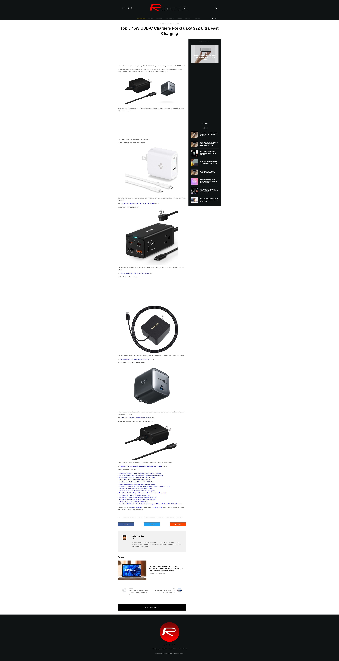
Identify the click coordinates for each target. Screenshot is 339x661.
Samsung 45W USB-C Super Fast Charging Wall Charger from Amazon (141, 466)
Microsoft (170, 18)
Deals (197, 18)
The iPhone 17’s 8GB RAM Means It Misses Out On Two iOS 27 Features (209, 191)
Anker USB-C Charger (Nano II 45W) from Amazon (135, 417)
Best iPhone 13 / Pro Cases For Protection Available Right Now (137, 499)
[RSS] (212, 18)
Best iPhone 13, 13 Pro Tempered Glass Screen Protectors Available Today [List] (142, 493)
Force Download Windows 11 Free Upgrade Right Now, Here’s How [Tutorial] (141, 475)
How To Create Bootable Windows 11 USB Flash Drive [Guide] (137, 484)
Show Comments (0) (151, 607)
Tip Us (185, 649)
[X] (125, 8)
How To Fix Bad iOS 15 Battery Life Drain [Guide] (133, 501)
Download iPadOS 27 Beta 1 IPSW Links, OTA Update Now (208, 162)
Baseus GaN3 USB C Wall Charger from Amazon (135, 273)
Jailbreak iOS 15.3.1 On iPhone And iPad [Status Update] (135, 488)
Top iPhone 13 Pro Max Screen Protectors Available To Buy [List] (137, 497)
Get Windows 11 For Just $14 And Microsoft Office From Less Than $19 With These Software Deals (166, 569)
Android (140, 517)
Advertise (163, 649)
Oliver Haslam (164, 23)
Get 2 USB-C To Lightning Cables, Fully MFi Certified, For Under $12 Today (139, 592)
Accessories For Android (129, 517)
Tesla (179, 18)
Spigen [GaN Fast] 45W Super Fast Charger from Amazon (137, 203)
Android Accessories (150, 517)
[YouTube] (131, 8)
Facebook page (157, 507)
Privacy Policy (175, 649)
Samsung (179, 517)
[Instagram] (128, 8)
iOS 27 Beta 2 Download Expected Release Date (207, 172)
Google (159, 18)
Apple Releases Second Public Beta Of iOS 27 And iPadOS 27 (208, 153)
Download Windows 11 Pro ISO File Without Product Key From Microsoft (140, 473)
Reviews (188, 18)
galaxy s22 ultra (170, 517)
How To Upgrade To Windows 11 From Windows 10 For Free (136, 482)
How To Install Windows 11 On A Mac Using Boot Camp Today (137, 477)
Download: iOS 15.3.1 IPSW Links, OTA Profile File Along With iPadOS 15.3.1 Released (144, 486)
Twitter (132, 507)
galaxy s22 (161, 517)
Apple (150, 18)
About (154, 649)
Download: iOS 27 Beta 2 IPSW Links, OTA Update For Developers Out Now (209, 144)
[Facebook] (122, 8)
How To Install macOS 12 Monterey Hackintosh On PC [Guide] (137, 490)
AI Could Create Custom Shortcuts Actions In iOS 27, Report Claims (209, 181)
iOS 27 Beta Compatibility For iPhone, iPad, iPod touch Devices (209, 134)
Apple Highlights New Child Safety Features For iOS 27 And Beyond (209, 200)
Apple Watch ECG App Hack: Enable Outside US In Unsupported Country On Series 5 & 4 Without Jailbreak (150, 504)
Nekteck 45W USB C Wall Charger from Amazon (135, 359)
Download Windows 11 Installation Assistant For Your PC (135, 479)
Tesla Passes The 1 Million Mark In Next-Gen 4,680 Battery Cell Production (165, 592)
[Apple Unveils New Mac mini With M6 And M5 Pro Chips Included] (204, 54)
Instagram (139, 507)
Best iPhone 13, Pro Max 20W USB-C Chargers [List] (134, 495)
